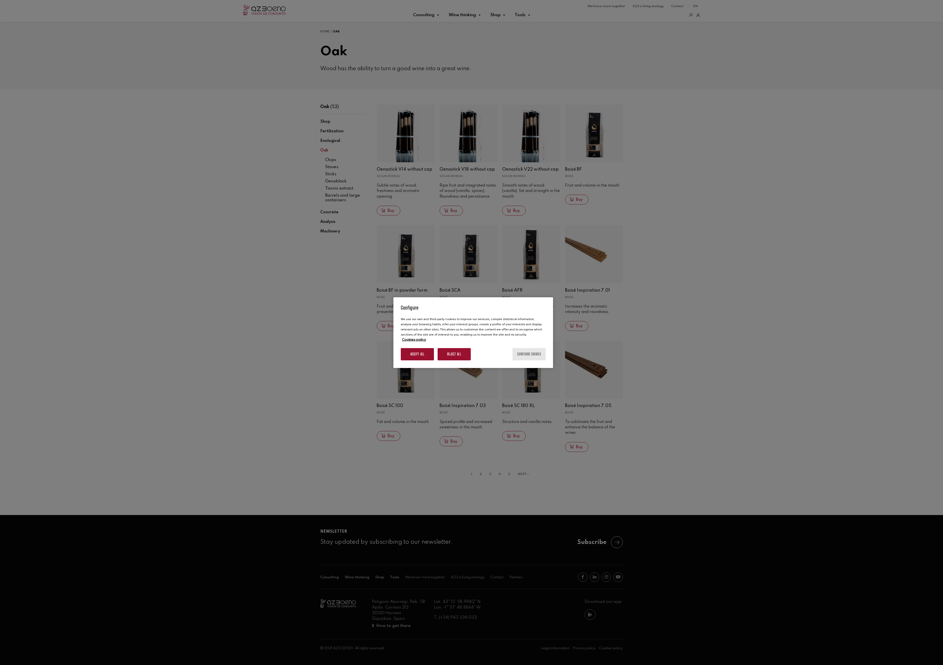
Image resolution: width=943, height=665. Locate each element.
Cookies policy (414, 339)
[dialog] (473, 332)
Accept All (417, 354)
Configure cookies (529, 354)
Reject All (454, 354)
